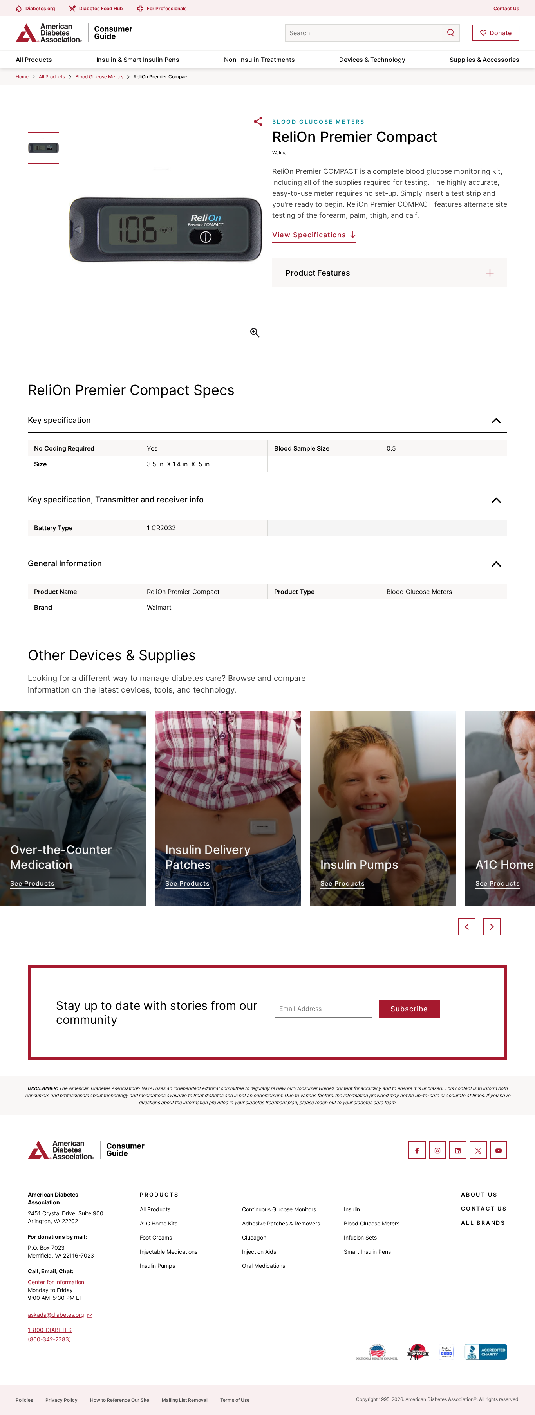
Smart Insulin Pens (367, 1251)
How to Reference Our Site (119, 1400)
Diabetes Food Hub (101, 8)
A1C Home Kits (158, 1223)
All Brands (483, 1222)
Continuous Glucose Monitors (279, 1209)
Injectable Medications (168, 1251)
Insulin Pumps (157, 1265)
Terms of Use (234, 1400)
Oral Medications (263, 1265)
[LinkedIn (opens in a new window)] (458, 1151)
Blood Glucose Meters (99, 76)
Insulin (352, 1209)
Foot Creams (156, 1237)
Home (22, 76)
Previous (466, 926)
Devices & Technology (372, 59)
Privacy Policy (61, 1400)
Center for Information (56, 1282)
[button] (435, 33)
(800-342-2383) (49, 1339)
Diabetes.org (40, 8)
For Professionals (167, 8)
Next (492, 926)
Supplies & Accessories (484, 59)
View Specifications (309, 235)
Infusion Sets (360, 1237)
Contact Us (506, 8)
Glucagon (254, 1237)
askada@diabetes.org (56, 1314)
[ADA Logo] (78, 32)
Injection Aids (259, 1251)
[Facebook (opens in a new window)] (417, 1151)
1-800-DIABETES (50, 1330)
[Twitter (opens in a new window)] (478, 1151)
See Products (73, 808)
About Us (479, 1194)
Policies (24, 1400)
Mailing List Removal (185, 1400)
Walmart (281, 152)
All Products (34, 59)
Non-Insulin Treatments (259, 59)
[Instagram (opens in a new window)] (437, 1151)
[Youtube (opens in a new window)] (498, 1151)
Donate (501, 33)
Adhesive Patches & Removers (281, 1223)
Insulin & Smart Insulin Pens (137, 59)
